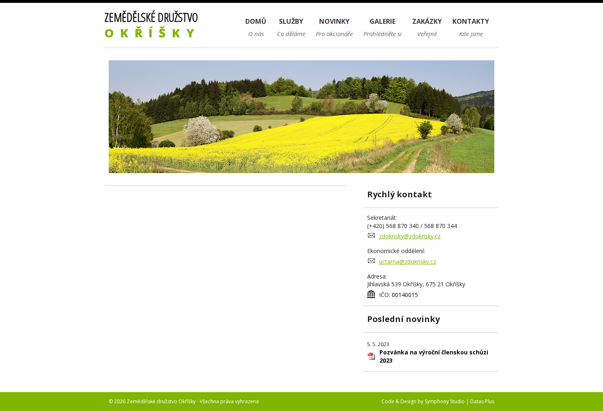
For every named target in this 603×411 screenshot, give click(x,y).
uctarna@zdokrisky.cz (407, 261)
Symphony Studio (445, 401)
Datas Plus (482, 401)
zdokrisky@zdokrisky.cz (410, 236)
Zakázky (427, 21)
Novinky (334, 21)
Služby (291, 21)
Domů (255, 21)
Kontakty (470, 21)
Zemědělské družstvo (152, 25)
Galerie (382, 21)
